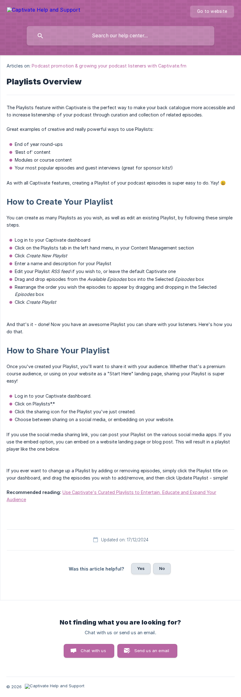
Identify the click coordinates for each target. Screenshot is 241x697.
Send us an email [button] (151, 650)
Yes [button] (141, 568)
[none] (43, 11)
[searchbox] (120, 36)
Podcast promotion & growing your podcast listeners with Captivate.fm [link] (109, 65)
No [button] (162, 568)
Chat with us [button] (93, 650)
